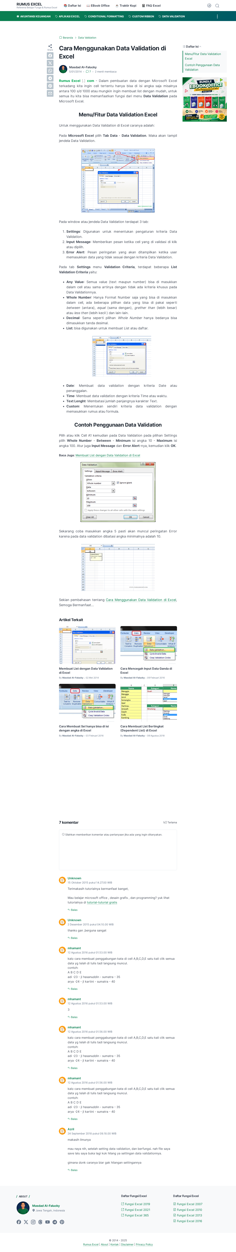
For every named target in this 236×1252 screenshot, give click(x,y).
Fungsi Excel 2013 (189, 1215)
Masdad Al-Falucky (46, 1206)
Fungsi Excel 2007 (189, 1204)
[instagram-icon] (33, 1222)
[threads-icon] (40, 1222)
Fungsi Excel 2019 (137, 1204)
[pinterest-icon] (62, 1222)
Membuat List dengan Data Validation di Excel (108, 455)
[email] (50, 93)
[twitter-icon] (26, 1222)
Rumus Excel (29, 4)
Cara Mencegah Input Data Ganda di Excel (146, 670)
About (104, 1244)
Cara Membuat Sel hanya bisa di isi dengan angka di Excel (84, 728)
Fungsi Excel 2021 (137, 1210)
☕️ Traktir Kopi (125, 5)
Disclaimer (127, 1244)
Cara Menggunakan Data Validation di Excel (141, 600)
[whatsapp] (50, 70)
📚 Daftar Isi (72, 5)
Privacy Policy (144, 1244)
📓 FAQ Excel (151, 5)
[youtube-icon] (47, 1222)
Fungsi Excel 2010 (189, 1210)
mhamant (74, 948)
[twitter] (50, 63)
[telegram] (50, 78)
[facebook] (50, 55)
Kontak (114, 1244)
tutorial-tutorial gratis (102, 902)
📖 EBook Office (98, 5)
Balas (73, 909)
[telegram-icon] (55, 1222)
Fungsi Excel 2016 (189, 1221)
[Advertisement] (118, 779)
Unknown (74, 878)
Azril (71, 1129)
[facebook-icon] (19, 1222)
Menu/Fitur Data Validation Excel (203, 56)
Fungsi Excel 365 (136, 1215)
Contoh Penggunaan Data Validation (202, 67)
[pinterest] (50, 85)
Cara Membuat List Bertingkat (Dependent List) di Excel (142, 728)
